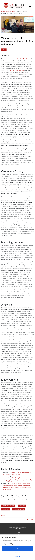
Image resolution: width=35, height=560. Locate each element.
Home (3, 11)
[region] (17, 547)
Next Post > (30, 519)
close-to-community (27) (8, 505)
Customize (17, 552)
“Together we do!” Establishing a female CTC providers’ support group (17, 473)
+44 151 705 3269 (17, 532)
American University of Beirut (18, 59)
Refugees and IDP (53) (19, 509)
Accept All (17, 548)
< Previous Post (5, 520)
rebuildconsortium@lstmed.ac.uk (17, 534)
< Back (3, 515)
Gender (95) (21, 505)
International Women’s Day (16, 70)
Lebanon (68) (5, 509)
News (4, 49)
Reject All (17, 556)
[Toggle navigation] (30, 5)
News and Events (10, 11)
